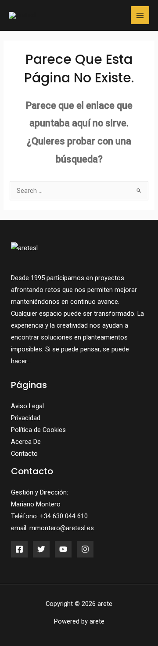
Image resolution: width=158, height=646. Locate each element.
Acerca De (26, 442)
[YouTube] (63, 549)
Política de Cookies (38, 430)
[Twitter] (41, 549)
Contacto (24, 454)
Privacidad (25, 418)
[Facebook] (19, 549)
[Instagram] (85, 549)
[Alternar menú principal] (140, 15)
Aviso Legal (27, 406)
